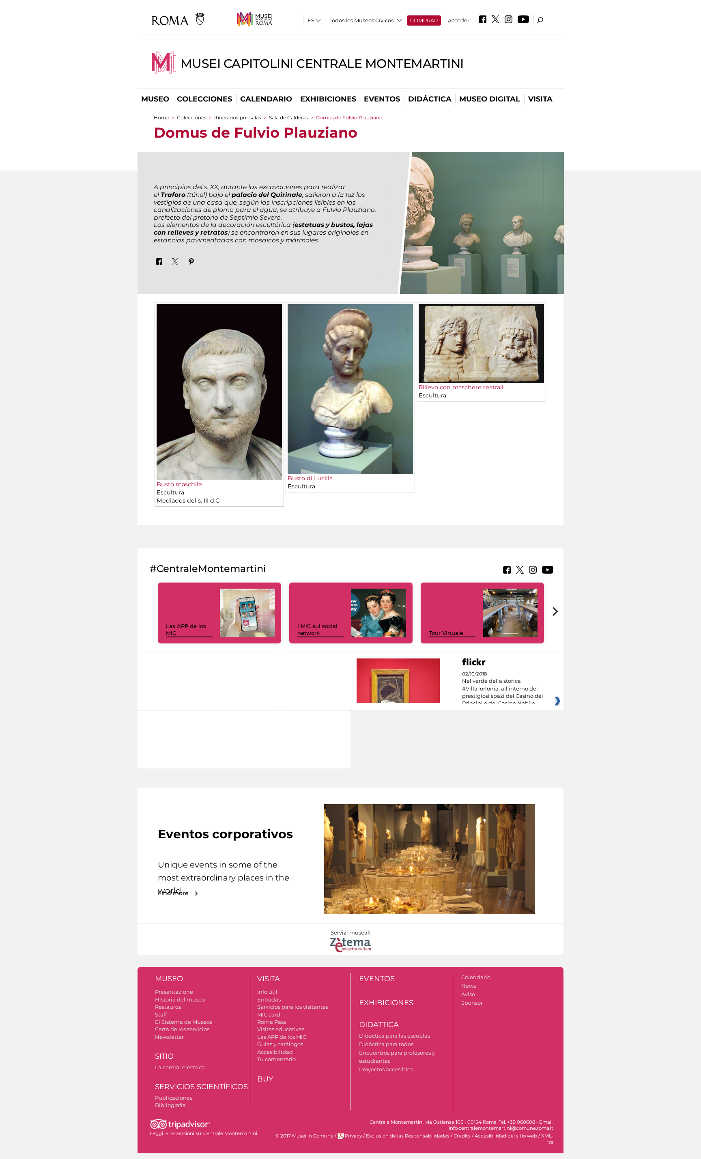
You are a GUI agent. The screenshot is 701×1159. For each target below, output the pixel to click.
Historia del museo (180, 999)
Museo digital (489, 99)
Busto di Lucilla (310, 478)
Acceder (458, 20)
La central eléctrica (180, 1067)
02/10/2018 (502, 689)
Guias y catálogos (280, 1044)
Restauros (168, 1007)
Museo (155, 99)
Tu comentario (276, 1059)
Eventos (382, 99)
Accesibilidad (275, 1052)
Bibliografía (170, 1105)
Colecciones (204, 99)
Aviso (468, 994)
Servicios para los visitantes (292, 1007)
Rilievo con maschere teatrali (461, 387)
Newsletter (169, 1037)
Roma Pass (271, 1022)
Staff (161, 1014)
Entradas (269, 999)
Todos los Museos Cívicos (361, 20)
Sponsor (472, 1002)
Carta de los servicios (182, 1029)
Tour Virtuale (446, 633)
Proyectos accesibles (386, 1069)
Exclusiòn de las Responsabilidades (407, 1136)
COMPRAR (424, 20)
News (468, 985)
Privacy (353, 1136)
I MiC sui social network (317, 629)
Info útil (267, 991)
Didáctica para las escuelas (394, 1035)
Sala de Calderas (289, 117)
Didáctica (430, 99)
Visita (540, 99)
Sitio (164, 1056)
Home (161, 117)
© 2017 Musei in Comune (304, 1136)
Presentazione (174, 991)
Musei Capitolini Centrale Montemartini (322, 63)
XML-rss (547, 1139)
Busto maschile (179, 484)
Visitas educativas (280, 1029)
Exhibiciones (328, 99)
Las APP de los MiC (281, 1037)
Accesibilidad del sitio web (506, 1136)
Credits (462, 1136)
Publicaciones (173, 1097)
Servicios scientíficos (201, 1086)
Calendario (266, 99)
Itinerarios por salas (237, 117)
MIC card (268, 1014)
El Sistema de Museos (183, 1022)
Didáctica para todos (386, 1044)
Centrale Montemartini (230, 1133)
